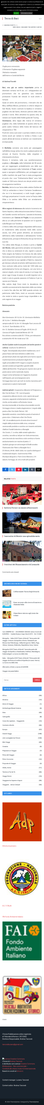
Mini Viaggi (16, 27)
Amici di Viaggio (8, 704)
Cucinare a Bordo (8, 725)
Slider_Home (6, 768)
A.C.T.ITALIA (6, 906)
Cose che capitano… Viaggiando (13, 721)
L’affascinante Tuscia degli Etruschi (26, 592)
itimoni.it (20, 1071)
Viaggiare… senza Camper (11, 785)
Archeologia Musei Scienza (11, 708)
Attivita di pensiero (9, 846)
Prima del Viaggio (8, 755)
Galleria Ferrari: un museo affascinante (21, 508)
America (5, 700)
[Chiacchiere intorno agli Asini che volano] (6, 615)
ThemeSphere (34, 1102)
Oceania (5, 746)
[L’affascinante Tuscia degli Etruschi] (6, 593)
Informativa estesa (26, 13)
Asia (4, 712)
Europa (4, 729)
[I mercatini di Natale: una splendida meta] (22, 522)
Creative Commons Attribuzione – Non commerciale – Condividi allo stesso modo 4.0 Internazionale (19, 1066)
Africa (4, 695)
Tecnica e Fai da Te (8, 772)
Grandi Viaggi (7, 734)
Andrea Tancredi (16, 1061)
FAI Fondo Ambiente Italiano (12, 917)
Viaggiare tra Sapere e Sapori (31, 27)
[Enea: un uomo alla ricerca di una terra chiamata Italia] (6, 604)
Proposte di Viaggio (9, 763)
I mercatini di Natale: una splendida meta (22, 536)
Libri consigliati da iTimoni (11, 738)
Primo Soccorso (7, 759)
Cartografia (6, 717)
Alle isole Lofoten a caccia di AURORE (15, 667)
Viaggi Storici (6, 776)
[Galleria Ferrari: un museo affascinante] (22, 494)
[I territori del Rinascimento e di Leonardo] (22, 551)
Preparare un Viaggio (9, 751)
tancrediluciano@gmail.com (12, 1044)
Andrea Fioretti (9, 25)
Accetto (16, 13)
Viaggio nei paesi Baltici (10, 671)
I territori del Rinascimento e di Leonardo (21, 564)
